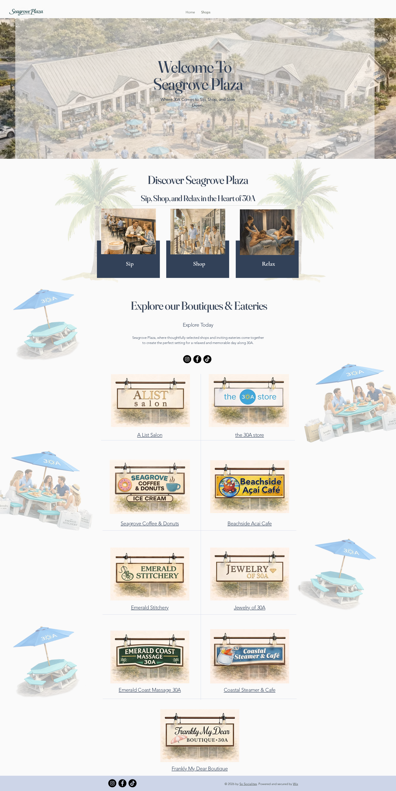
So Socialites (248, 784)
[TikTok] (207, 359)
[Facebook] (197, 359)
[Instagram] (187, 359)
